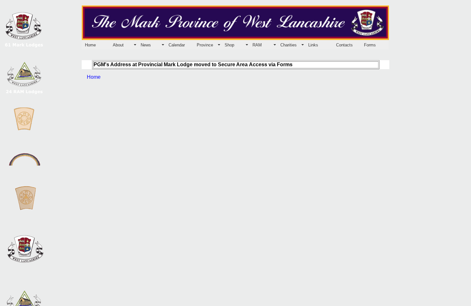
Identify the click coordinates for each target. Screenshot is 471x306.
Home (90, 45)
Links (313, 45)
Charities (288, 45)
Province (205, 45)
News (146, 45)
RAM (257, 45)
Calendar (177, 45)
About (118, 45)
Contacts (344, 45)
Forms (370, 45)
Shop (229, 45)
